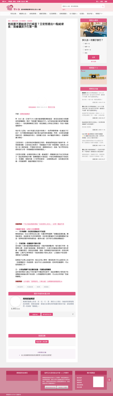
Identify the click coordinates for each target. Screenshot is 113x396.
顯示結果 (93, 61)
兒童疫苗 (30, 287)
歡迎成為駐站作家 (51, 387)
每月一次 (87, 43)
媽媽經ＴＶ (99, 14)
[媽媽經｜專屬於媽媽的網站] (25, 7)
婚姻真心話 (22, 14)
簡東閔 (84, 93)
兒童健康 (29, 21)
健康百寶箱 (42, 14)
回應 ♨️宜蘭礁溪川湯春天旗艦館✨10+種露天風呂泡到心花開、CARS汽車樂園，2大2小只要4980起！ (93, 139)
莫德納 (46, 287)
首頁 (3, 1)
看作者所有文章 (47, 314)
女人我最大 (73, 14)
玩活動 (18, 1)
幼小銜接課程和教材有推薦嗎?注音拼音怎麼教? (36, 355)
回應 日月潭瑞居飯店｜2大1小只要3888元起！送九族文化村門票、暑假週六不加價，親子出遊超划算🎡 (93, 112)
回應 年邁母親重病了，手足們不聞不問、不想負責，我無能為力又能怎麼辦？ (93, 154)
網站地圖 (79, 387)
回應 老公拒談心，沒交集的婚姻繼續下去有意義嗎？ (93, 126)
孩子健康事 (22, 21)
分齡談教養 (32, 14)
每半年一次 (88, 50)
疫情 (38, 287)
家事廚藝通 (63, 14)
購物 (27, 1)
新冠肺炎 (20, 287)
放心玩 (23, 1)
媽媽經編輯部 (32, 107)
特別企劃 (13, 14)
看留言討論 (51, 107)
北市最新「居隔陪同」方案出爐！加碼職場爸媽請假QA (42, 281)
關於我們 (79, 378)
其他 (86, 53)
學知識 (10, 1)
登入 (97, 1)
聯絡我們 (79, 380)
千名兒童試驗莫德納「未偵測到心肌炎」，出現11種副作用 (43, 224)
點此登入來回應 (41, 341)
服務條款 (79, 382)
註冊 (101, 1)
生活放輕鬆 (52, 14)
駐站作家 (89, 14)
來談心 (14, 1)
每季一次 (87, 46)
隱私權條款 (80, 385)
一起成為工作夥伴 (62, 387)
